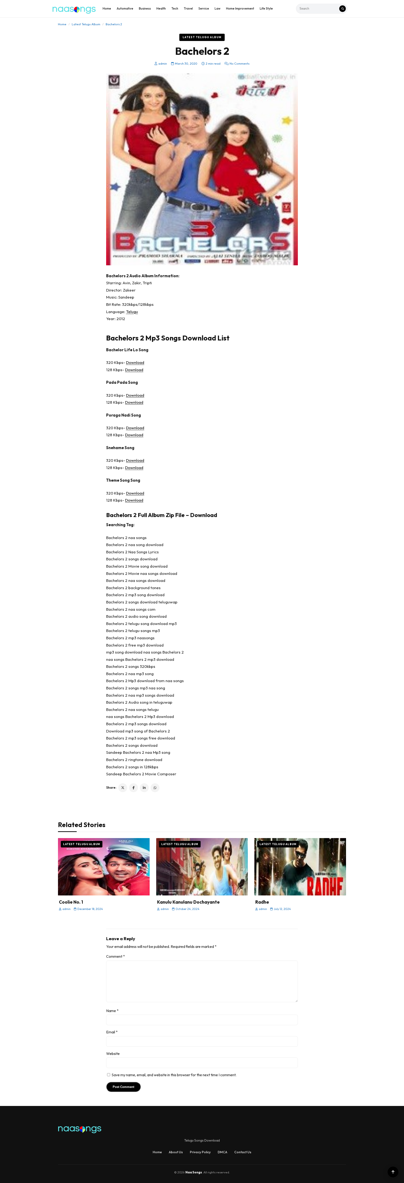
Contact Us (242, 1152)
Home (107, 8)
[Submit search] (342, 8)
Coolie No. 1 (71, 902)
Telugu (132, 311)
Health (161, 8)
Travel (188, 8)
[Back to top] (393, 1172)
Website (113, 1053)
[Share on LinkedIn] (144, 787)
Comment (115, 956)
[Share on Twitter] (122, 787)
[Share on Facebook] (133, 787)
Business (145, 8)
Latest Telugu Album (86, 24)
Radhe (262, 902)
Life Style (266, 8)
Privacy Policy (200, 1152)
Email (112, 1032)
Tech (174, 8)
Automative (125, 8)
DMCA (222, 1152)
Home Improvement (240, 8)
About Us (176, 1152)
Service (203, 8)
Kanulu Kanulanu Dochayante (188, 902)
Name (112, 1010)
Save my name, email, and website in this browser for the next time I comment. (174, 1074)
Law (217, 8)
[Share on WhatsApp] (155, 787)
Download (135, 362)
